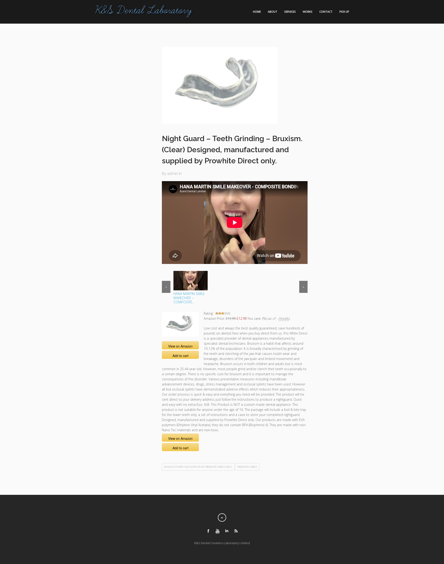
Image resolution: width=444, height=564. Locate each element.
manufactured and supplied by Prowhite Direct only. (198, 466)
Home (257, 12)
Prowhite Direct (247, 466)
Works (307, 12)
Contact (326, 12)
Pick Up (344, 12)
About (272, 12)
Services (290, 12)
